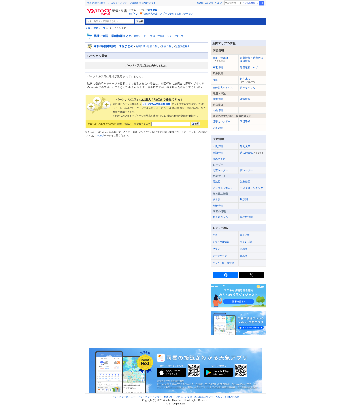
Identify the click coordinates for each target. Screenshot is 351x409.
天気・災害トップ (95, 28)
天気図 (216, 181)
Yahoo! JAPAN (205, 2)
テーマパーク (220, 255)
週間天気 (245, 146)
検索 (261, 3)
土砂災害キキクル (223, 87)
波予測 (216, 199)
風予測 (244, 199)
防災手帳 (245, 121)
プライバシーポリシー (124, 396)
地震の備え (153, 46)
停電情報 (218, 67)
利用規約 (168, 396)
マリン (216, 249)
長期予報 (218, 152)
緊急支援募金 (182, 46)
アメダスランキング (251, 188)
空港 (215, 234)
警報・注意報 (157, 36)
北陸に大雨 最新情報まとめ (113, 35)
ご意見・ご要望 (184, 396)
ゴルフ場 (245, 234)
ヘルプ (218, 2)
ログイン (133, 13)
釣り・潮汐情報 (221, 241)
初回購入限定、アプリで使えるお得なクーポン (168, 13)
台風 (215, 80)
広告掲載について (203, 396)
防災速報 (218, 127)
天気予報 (218, 146)
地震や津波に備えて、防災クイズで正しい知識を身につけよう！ (121, 2)
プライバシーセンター (150, 396)
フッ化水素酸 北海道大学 (250, 2)
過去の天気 (252, 152)
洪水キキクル (247, 87)
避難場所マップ (249, 67)
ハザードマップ (175, 36)
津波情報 (245, 99)
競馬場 (243, 255)
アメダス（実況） (223, 188)
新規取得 (152, 10)
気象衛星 (245, 181)
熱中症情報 (246, 217)
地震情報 (140, 46)
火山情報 (218, 110)
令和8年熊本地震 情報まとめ (113, 46)
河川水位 (248, 80)
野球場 (243, 249)
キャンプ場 (246, 241)
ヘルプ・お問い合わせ (227, 396)
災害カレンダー (222, 121)
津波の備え (167, 46)
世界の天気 (219, 159)
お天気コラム (220, 217)
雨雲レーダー (141, 36)
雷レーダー (246, 170)
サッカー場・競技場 (223, 263)
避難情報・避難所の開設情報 (251, 59)
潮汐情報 (218, 205)
